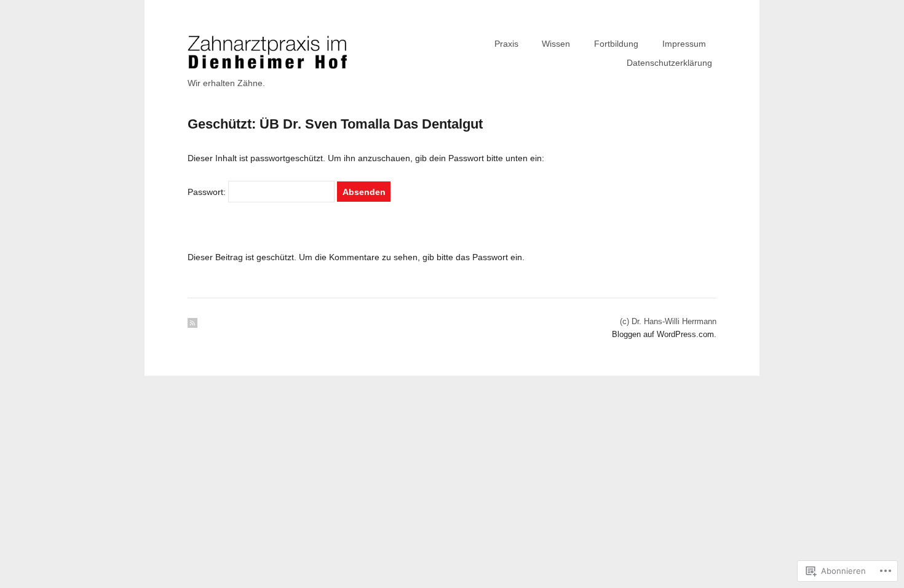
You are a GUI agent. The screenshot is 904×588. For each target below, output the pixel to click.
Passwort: (208, 192)
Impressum (684, 44)
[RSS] (192, 323)
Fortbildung (616, 44)
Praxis (506, 44)
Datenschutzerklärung (669, 63)
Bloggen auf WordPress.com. (664, 334)
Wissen (556, 44)
